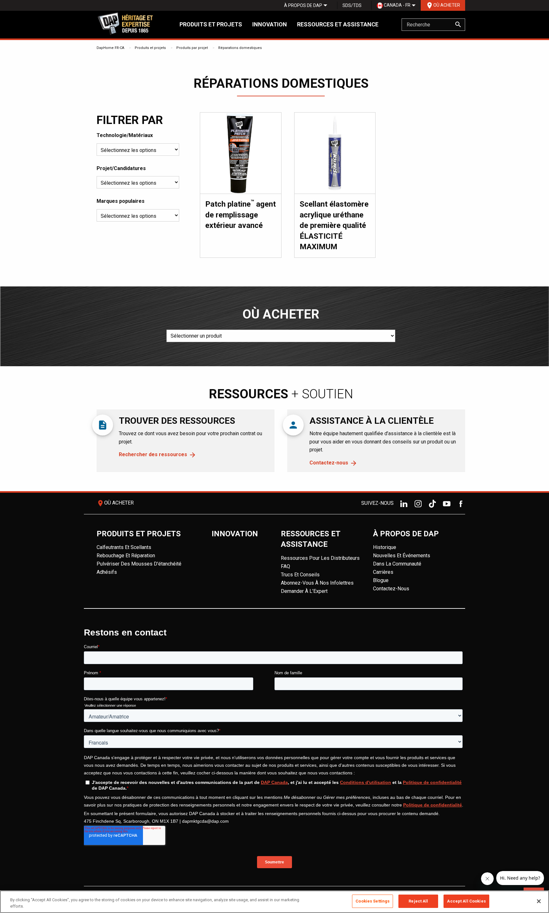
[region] (274, 901)
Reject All (418, 901)
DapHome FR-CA (110, 48)
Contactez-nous (328, 463)
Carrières (383, 572)
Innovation (269, 24)
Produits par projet (192, 48)
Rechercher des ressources (153, 454)
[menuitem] (303, 5)
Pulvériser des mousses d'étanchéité (139, 564)
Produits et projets (211, 24)
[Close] (539, 901)
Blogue (381, 580)
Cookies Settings (373, 901)
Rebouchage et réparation (126, 556)
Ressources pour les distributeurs (320, 558)
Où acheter (443, 5)
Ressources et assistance (337, 24)
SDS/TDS (352, 5)
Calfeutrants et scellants (124, 547)
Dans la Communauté (397, 564)
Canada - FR (396, 5)
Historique (384, 547)
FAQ (285, 566)
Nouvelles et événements (401, 556)
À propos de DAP (303, 5)
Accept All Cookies (466, 901)
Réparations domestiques (240, 48)
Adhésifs (107, 572)
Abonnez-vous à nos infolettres (317, 583)
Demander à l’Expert (304, 591)
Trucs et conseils (300, 575)
